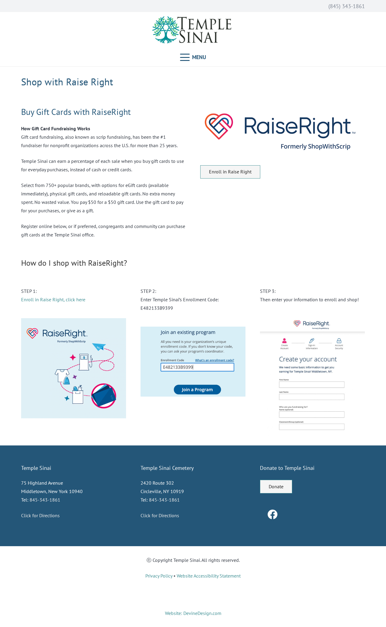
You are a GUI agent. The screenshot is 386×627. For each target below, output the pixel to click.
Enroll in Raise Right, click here (53, 299)
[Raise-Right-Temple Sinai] (73, 368)
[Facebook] (272, 514)
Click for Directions (40, 515)
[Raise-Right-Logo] (282, 131)
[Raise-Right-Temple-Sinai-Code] (193, 362)
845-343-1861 (45, 500)
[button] (193, 57)
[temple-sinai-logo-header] (193, 30)
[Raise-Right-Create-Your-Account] (312, 376)
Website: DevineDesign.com (193, 613)
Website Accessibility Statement (209, 576)
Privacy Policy (158, 576)
